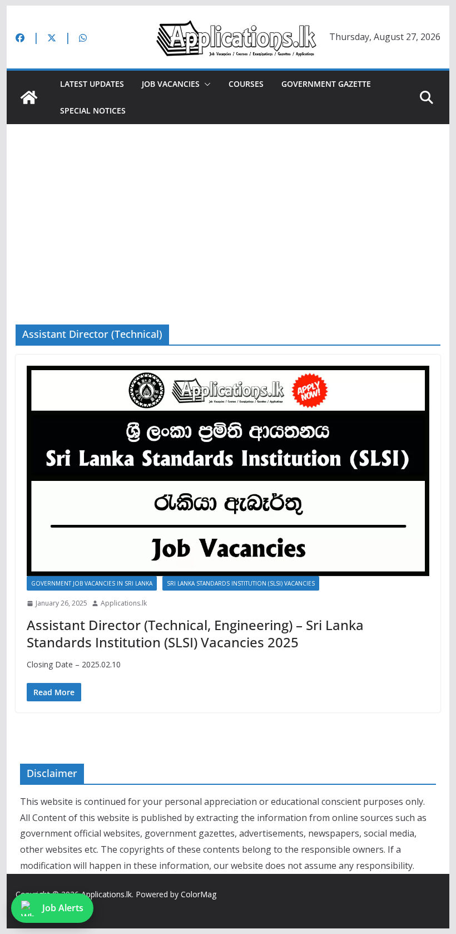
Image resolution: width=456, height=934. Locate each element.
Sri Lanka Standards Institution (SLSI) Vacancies (241, 583)
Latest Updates (92, 83)
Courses (246, 83)
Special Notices (93, 110)
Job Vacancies (171, 83)
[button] (205, 84)
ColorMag (198, 894)
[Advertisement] (228, 208)
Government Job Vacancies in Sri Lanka (91, 583)
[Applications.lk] (29, 97)
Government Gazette (326, 83)
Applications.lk (124, 603)
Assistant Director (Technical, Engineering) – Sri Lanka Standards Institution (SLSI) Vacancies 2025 (195, 633)
